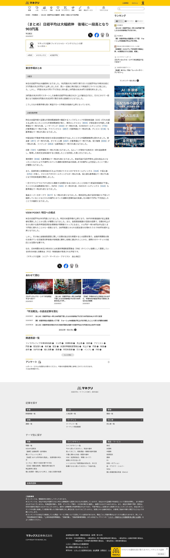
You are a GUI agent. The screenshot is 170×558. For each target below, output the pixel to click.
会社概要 (96, 550)
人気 (69, 409)
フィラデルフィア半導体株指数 (39, 343)
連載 (29, 420)
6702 (30, 174)
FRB (97, 349)
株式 (30, 55)
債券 (108, 457)
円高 (94, 346)
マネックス (42, 55)
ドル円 (58, 343)
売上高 (79, 343)
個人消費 (47, 349)
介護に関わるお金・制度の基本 (77, 454)
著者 (109, 409)
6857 (65, 129)
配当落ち (37, 346)
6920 (62, 126)
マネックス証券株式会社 (83, 550)
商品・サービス (114, 441)
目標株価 (69, 343)
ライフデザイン (73, 441)
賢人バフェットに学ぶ (34, 454)
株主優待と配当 (31, 469)
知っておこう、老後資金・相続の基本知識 (81, 451)
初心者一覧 (111, 424)
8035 (85, 123)
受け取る (161, 554)
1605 (61, 186)
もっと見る (41, 46)
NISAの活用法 (31, 448)
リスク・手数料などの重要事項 (77, 544)
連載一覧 (29, 424)
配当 (54, 346)
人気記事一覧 (71, 414)
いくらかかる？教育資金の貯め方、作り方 (81, 463)
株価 (102, 346)
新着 (29, 409)
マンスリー (140, 21)
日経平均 (54, 55)
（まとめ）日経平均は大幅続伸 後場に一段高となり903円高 (59, 15)
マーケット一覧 (71, 424)
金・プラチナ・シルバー (115, 466)
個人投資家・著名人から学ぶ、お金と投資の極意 (43, 472)
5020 (103, 186)
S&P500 (36, 349)
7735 (105, 126)
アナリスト (98, 343)
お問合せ (103, 550)
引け (78, 349)
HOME (28, 15)
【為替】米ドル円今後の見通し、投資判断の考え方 (43, 458)
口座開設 (125, 3)
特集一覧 (29, 445)
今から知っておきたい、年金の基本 (79, 448)
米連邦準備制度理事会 (69, 346)
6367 (66, 141)
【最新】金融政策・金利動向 (36, 451)
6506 (104, 141)
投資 (88, 343)
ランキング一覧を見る (128, 81)
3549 (96, 171)
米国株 (109, 448)
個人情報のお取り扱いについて (77, 547)
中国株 (109, 451)
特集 (29, 441)
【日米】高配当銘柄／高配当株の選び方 (40, 466)
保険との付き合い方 (73, 460)
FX (107, 460)
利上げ (85, 346)
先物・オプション (113, 463)
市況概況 (35, 15)
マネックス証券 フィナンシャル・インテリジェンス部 (60, 43)
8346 (37, 159)
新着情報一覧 (30, 414)
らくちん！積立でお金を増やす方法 (39, 463)
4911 (33, 141)
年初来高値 (68, 349)
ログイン (135, 3)
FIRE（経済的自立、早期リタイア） (79, 457)
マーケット (71, 420)
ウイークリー (130, 21)
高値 (57, 349)
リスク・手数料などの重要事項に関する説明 (124, 517)
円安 (27, 346)
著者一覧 (110, 414)
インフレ (88, 349)
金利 (27, 349)
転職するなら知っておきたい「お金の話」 (81, 466)
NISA (108, 469)
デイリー (120, 21)
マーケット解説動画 (73, 427)
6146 (103, 129)
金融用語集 (31, 483)
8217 (50, 195)
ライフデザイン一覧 (73, 445)
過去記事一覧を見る (66, 330)
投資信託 (110, 454)
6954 (50, 144)
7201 (33, 150)
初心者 (110, 420)
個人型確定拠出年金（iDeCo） (118, 472)
